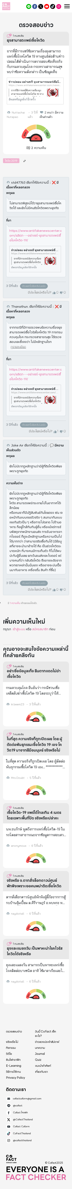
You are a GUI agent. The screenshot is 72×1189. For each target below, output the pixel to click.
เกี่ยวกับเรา (41, 1071)
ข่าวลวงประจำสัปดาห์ (47, 1041)
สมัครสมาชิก (40, 629)
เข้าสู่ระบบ (19, 629)
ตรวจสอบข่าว (14, 1031)
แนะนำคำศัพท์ (43, 1065)
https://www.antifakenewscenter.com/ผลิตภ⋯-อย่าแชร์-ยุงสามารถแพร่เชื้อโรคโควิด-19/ (35, 235)
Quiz (38, 1059)
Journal (40, 1053)
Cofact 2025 (11, 1159)
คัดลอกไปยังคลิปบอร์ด (34, 286)
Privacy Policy (15, 1077)
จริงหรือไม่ (12, 1041)
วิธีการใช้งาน (13, 1071)
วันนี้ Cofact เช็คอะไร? (45, 1033)
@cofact (28, 6)
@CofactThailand (40, 6)
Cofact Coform (46, 6)
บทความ (40, 1047)
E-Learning (13, 1065)
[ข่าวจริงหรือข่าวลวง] (6, 6)
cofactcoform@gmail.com (27, 1098)
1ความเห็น (15, 603)
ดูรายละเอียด (18, 346)
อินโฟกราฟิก (13, 1059)
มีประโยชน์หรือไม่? (39, 292)
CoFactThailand (52, 6)
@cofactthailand (58, 6)
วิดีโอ (9, 1053)
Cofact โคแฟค (34, 6)
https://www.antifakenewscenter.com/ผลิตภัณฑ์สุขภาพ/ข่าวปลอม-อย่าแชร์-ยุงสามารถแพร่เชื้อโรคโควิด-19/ (35, 253)
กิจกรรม (11, 1047)
